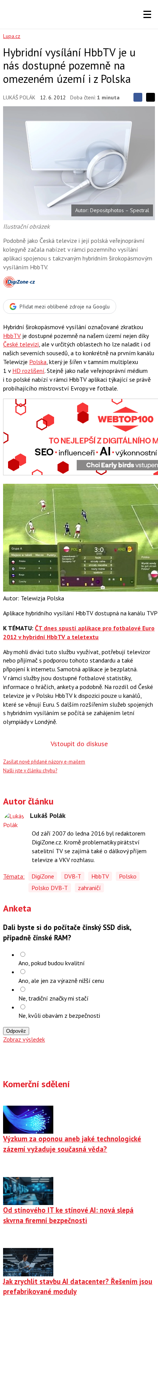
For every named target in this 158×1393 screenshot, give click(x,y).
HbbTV (12, 336)
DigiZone (42, 876)
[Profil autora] (14, 823)
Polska (37, 362)
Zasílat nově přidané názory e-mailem (44, 761)
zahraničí (89, 888)
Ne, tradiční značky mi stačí (53, 998)
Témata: (14, 876)
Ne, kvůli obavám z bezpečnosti (59, 1015)
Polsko (128, 876)
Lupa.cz (11, 36)
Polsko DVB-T (49, 888)
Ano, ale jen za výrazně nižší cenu (61, 980)
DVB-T (72, 876)
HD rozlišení (28, 370)
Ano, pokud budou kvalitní (51, 963)
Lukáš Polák (19, 97)
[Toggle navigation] (147, 14)
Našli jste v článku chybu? (30, 770)
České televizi (21, 344)
